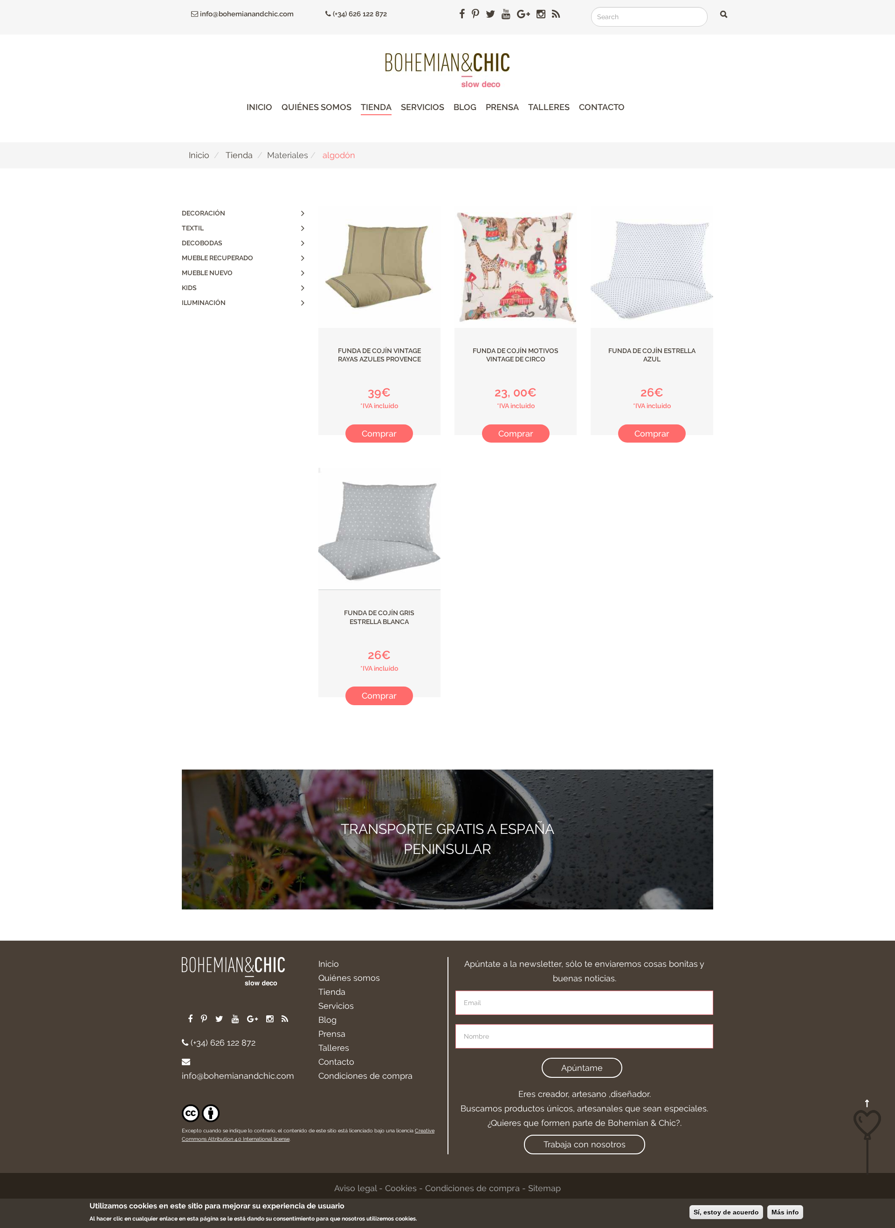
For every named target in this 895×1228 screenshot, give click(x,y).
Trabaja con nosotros (585, 1144)
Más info (785, 1212)
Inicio (259, 107)
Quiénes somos (316, 107)
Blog (465, 107)
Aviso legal (355, 1188)
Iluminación (204, 302)
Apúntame (582, 1068)
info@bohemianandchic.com (246, 14)
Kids (189, 287)
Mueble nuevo (207, 273)
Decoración (203, 213)
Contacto (602, 107)
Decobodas (202, 243)
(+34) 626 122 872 (359, 14)
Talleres (549, 107)
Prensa (502, 107)
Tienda (376, 107)
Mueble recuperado (217, 258)
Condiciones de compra (365, 1076)
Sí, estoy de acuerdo (726, 1212)
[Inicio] (447, 70)
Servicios (422, 107)
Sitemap (544, 1188)
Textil (193, 228)
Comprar (379, 433)
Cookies (401, 1188)
